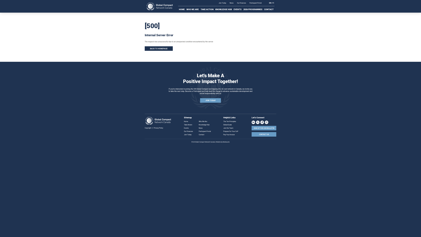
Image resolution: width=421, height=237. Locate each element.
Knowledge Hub (223, 9)
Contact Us (264, 134)
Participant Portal (256, 3)
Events (238, 9)
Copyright (148, 128)
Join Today (222, 3)
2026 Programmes (252, 9)
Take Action (207, 9)
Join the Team (228, 128)
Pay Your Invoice (229, 135)
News (232, 3)
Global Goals (227, 125)
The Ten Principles (229, 121)
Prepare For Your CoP (230, 131)
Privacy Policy (158, 128)
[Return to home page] (159, 6)
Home (182, 9)
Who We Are (192, 9)
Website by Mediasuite (223, 142)
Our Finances (241, 3)
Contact (269, 9)
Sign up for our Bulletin (264, 128)
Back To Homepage (159, 49)
